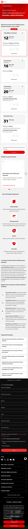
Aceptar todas (14, 522)
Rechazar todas (14, 526)
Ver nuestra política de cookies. (13, 516)
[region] (14, 513)
